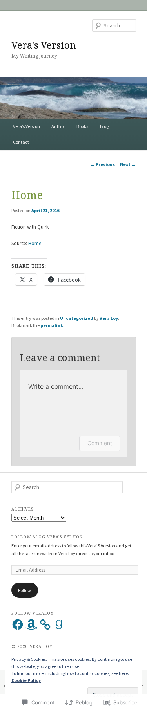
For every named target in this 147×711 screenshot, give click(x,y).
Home (34, 243)
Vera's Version (43, 44)
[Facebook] (17, 624)
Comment (99, 443)
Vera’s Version (26, 126)
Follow (24, 590)
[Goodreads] (59, 624)
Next (128, 164)
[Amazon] (31, 624)
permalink (51, 325)
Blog (104, 126)
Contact (21, 142)
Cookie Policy (26, 680)
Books (82, 126)
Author (58, 126)
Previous (102, 164)
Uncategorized (76, 318)
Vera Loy (109, 318)
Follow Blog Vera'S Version (47, 537)
